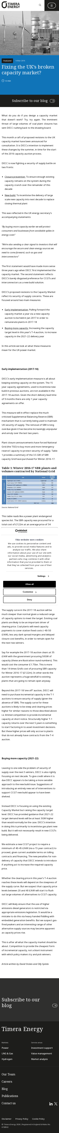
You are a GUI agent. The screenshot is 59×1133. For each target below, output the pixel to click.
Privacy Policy (21, 1118)
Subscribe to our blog (30, 100)
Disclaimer (7, 1118)
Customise (28, 592)
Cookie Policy (38, 1118)
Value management (41, 1053)
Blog (5, 1089)
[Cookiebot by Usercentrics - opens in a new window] (15, 531)
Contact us (9, 1103)
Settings (41, 576)
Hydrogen (7, 1059)
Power (5, 1048)
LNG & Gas (7, 1053)
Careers (7, 1082)
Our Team (8, 1074)
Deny (29, 599)
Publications (10, 1096)
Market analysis (39, 1059)
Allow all (29, 584)
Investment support (42, 1048)
